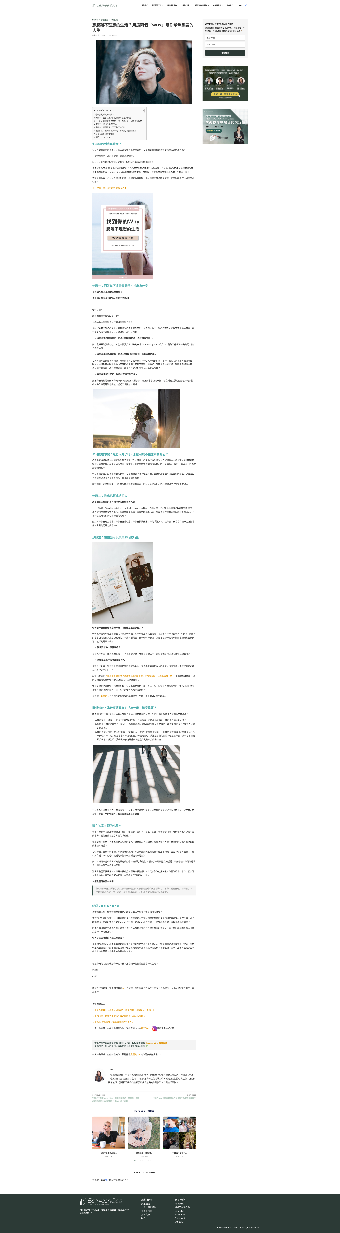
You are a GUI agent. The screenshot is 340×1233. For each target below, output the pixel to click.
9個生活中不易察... (109, 1153)
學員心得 (185, 5)
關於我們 (145, 5)
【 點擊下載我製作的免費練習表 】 (110, 188)
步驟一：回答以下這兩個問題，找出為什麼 (113, 118)
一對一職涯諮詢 (148, 1207)
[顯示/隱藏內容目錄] (141, 110)
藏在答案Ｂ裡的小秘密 (104, 134)
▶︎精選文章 (217, 5)
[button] (96, 1138)
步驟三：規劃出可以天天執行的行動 (110, 127)
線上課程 (145, 1203)
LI (179, 1221)
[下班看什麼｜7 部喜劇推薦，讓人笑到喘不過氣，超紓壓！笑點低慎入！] (179, 1133)
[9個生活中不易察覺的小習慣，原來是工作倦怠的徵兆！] (108, 1133)
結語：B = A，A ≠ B (103, 137)
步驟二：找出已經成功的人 (106, 124)
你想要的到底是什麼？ (104, 114)
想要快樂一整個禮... (144, 1153)
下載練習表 (104, 695)
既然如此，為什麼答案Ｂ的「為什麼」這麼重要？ (115, 130)
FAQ (143, 1218)
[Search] (246, 5)
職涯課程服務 (172, 5)
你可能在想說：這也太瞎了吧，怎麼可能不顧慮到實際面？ (119, 121)
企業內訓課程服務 (201, 5)
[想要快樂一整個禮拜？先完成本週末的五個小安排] (144, 1133)
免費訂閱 (225, 53)
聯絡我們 (230, 5)
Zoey (103, 35)
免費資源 (145, 1214)
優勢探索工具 (157, 5)
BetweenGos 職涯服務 (156, 1043)
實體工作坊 (146, 1211)
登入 (107, 1180)
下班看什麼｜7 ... (179, 1153)
